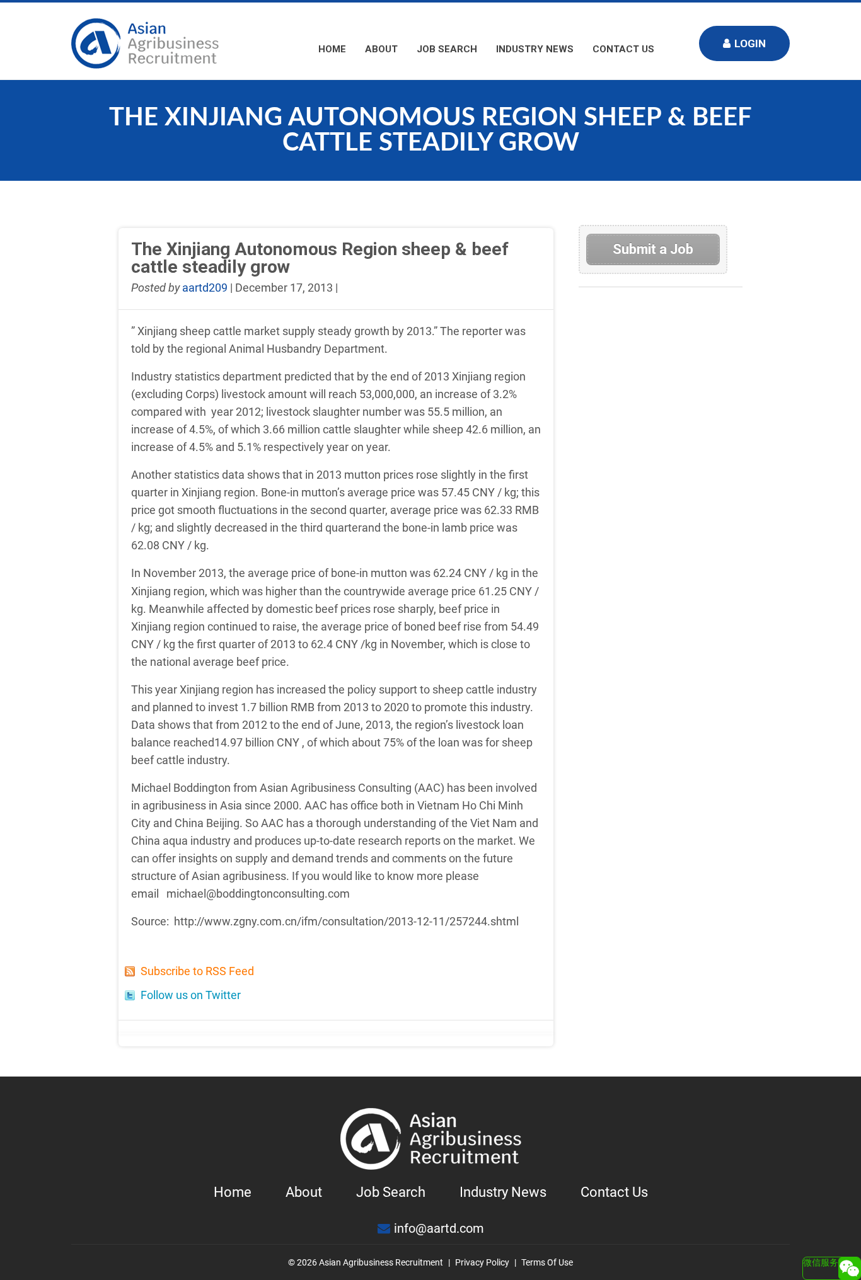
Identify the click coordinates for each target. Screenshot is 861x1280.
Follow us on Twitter (191, 995)
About (381, 49)
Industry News (535, 49)
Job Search (447, 49)
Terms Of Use (547, 1262)
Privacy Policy (482, 1262)
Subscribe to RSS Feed (197, 971)
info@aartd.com (439, 1228)
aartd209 (205, 287)
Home (332, 49)
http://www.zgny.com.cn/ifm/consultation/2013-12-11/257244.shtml (346, 921)
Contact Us (623, 49)
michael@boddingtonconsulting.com (258, 893)
